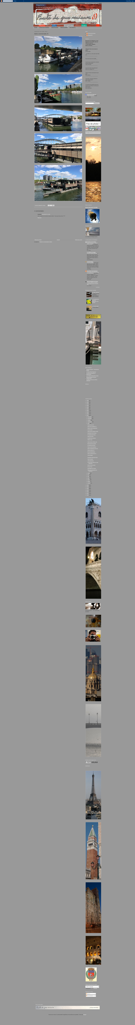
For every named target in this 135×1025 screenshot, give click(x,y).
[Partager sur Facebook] (52, 205)
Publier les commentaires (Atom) (46, 241)
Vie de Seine (90, 429)
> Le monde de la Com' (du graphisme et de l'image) (95, 301)
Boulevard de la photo (92, 443)
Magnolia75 (90, 35)
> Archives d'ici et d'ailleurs (44, 27)
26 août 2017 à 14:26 (46, 214)
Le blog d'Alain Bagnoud (91, 372)
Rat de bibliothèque (91, 452)
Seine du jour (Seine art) (92, 442)
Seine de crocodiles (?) (92, 426)
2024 (88, 403)
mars (89, 479)
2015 (88, 486)
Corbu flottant (90, 455)
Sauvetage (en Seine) (92, 468)
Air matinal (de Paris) (92, 434)
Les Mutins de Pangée (91, 252)
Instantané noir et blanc (92, 433)
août (89, 423)
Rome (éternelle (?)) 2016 (91, 207)
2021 (88, 408)
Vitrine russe (90, 439)
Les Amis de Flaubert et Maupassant (90, 374)
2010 (88, 495)
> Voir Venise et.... (72, 27)
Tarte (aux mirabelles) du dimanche (92, 471)
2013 (88, 490)
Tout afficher (97, 287)
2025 (88, 402)
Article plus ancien (78, 239)
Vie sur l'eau (90, 466)
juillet (89, 473)
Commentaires (90, 995)
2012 (88, 491)
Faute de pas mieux (91, 33)
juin (88, 474)
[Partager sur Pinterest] (53, 205)
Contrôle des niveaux (92, 438)
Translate (95, 988)
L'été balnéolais (91, 460)
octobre (89, 420)
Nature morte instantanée (92, 428)
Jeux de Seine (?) (91, 450)
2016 (88, 485)
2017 (88, 415)
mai (88, 476)
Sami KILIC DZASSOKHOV (92, 271)
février (89, 481)
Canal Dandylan (90, 261)
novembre (90, 418)
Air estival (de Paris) (91, 445)
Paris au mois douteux (92, 447)
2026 (88, 400)
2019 (88, 412)
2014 (88, 488)
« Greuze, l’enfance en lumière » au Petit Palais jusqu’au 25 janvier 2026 (92, 283)
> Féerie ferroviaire (54, 27)
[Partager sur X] (51, 205)
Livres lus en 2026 (90, 262)
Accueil (35, 27)
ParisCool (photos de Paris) (92, 281)
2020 (88, 410)
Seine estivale (90, 459)
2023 (88, 405)
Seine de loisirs (90, 436)
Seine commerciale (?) (92, 453)
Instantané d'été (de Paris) (93, 457)
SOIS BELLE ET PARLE (91, 242)
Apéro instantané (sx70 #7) (93, 448)
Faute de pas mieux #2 (91, 94)
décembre (90, 416)
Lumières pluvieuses (90, 95)
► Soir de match (95, 306)
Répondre (39, 217)
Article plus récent (38, 239)
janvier (89, 483)
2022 (88, 407)
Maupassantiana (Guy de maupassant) (91, 378)
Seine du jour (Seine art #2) (93, 431)
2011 (88, 493)
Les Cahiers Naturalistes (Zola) (92, 375)
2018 (88, 413)
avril (89, 478)
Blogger (84, 1014)
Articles (88, 993)
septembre (90, 421)
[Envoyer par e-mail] (48, 205)
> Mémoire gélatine (63, 27)
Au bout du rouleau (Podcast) (92, 253)
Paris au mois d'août (91, 465)
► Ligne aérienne (95, 292)
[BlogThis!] (49, 205)
